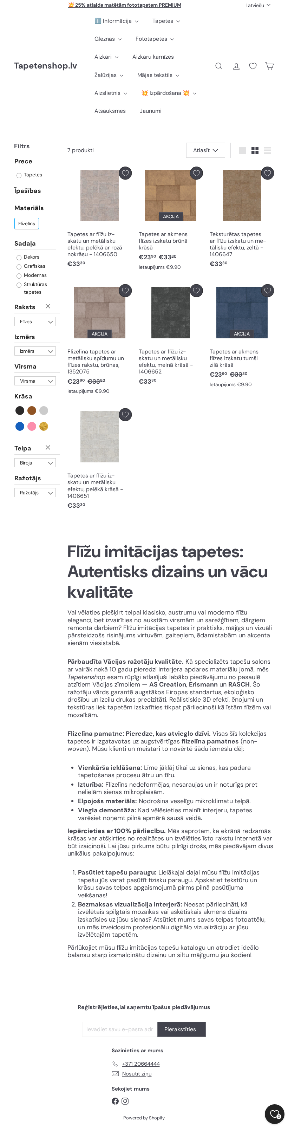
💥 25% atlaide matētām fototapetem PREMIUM (124, 5)
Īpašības (27, 191)
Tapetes (163, 21)
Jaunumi (151, 111)
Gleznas (105, 39)
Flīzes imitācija (29, 322)
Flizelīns (26, 223)
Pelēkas (44, 410)
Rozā (32, 426)
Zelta (44, 426)
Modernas (34, 275)
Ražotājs (27, 478)
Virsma (25, 366)
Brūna (32, 410)
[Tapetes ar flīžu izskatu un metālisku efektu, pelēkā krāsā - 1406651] (99, 461)
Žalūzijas (106, 75)
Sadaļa (25, 243)
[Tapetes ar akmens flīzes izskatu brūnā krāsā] (171, 220)
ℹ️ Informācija (113, 21)
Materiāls (29, 208)
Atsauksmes (110, 111)
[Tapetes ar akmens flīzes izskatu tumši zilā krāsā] (242, 338)
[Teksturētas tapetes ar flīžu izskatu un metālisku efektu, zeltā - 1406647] (242, 219)
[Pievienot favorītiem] (125, 173)
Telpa (22, 448)
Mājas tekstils (155, 75)
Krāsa (23, 396)
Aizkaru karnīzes (153, 56)
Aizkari (103, 56)
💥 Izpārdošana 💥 (166, 93)
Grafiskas (33, 266)
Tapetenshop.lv (45, 66)
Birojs (26, 463)
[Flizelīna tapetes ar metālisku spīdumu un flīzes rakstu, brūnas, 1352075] (99, 341)
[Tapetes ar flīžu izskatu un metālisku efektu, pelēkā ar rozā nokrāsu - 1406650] (99, 219)
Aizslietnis (108, 93)
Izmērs (24, 337)
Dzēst (48, 306)
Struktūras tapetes (34, 288)
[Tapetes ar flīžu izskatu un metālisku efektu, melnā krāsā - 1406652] (171, 337)
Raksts (24, 307)
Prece (23, 161)
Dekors (30, 257)
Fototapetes (152, 39)
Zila (20, 426)
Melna (20, 410)
